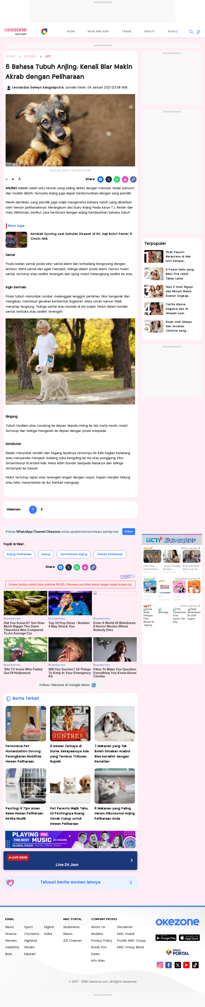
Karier (95, 954)
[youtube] (186, 965)
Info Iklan (98, 960)
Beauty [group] (150, 31)
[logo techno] (15, 31)
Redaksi (97, 933)
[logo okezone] (177, 922)
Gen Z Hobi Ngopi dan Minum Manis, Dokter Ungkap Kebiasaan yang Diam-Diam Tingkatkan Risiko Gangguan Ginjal (179, 292)
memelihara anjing (73, 554)
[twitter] (177, 965)
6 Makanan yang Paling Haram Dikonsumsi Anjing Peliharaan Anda (114, 813)
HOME (10, 56)
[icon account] (9, 87)
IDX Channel (72, 940)
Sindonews (71, 927)
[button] (177, 31)
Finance (11, 933)
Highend (30, 940)
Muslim (29, 947)
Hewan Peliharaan (110, 554)
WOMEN (30, 56)
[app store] (189, 937)
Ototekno (31, 933)
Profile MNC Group (131, 940)
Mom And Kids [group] (98, 31)
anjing (45, 554)
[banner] (70, 847)
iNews (67, 933)
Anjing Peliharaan (19, 554)
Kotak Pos (99, 947)
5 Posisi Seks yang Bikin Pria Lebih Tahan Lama (180, 274)
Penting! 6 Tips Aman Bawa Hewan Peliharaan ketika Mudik (24, 813)
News (9, 927)
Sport (28, 927)
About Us (98, 927)
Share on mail (125, 179)
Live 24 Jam (67, 864)
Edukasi (29, 954)
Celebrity (12, 947)
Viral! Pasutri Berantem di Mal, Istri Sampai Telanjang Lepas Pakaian (178, 257)
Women (11, 940)
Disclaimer (125, 927)
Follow (129, 531)
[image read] (16, 240)
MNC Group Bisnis (130, 947)
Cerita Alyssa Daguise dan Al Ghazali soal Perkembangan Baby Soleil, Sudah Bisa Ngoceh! (181, 309)
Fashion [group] (174, 31)
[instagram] (160, 965)
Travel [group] (127, 31)
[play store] (165, 937)
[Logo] (44, 31)
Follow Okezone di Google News (64, 685)
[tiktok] (195, 965)
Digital (49, 927)
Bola (8, 954)
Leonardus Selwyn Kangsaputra (37, 87)
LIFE (48, 56)
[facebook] (168, 965)
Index (48, 933)
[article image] (153, 256)
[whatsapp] (117, 179)
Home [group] (71, 31)
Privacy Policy (101, 940)
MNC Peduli (125, 933)
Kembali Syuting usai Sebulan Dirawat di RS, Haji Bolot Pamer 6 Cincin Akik (81, 236)
